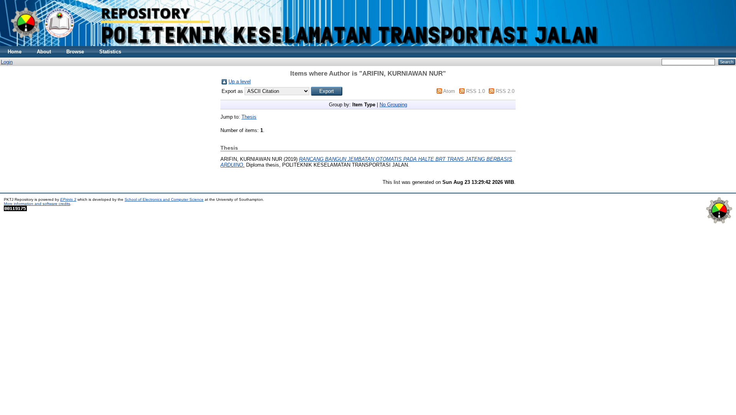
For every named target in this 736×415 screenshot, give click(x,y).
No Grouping (393, 104)
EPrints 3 (68, 199)
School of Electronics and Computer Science (164, 199)
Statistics (110, 52)
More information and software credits (37, 204)
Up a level (239, 81)
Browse (75, 52)
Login (7, 62)
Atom (449, 91)
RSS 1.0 (475, 91)
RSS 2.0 (505, 91)
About (44, 52)
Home (14, 52)
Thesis (249, 117)
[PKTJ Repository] (368, 44)
